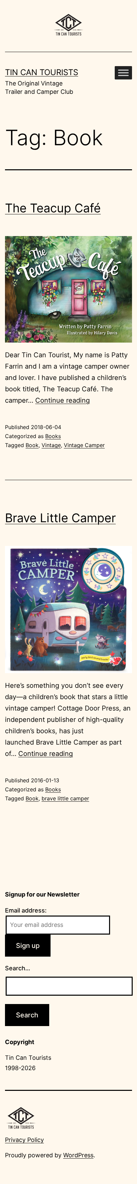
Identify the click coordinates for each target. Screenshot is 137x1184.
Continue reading (62, 400)
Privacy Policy (24, 1139)
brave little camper (65, 798)
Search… (17, 968)
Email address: (26, 910)
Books (53, 436)
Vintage (51, 445)
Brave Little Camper (60, 518)
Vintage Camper (84, 445)
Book (32, 445)
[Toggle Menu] (123, 72)
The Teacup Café (53, 208)
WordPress (78, 1155)
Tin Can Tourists (41, 72)
